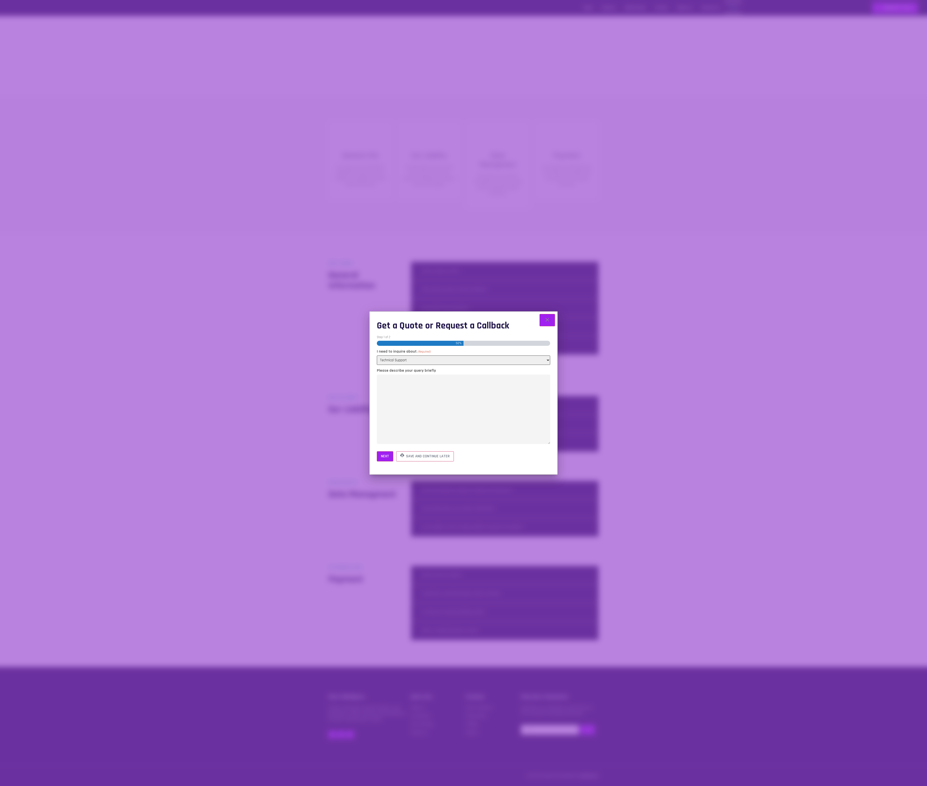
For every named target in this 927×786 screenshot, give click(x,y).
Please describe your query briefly (406, 371)
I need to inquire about (404, 352)
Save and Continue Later (427, 456)
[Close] (547, 320)
